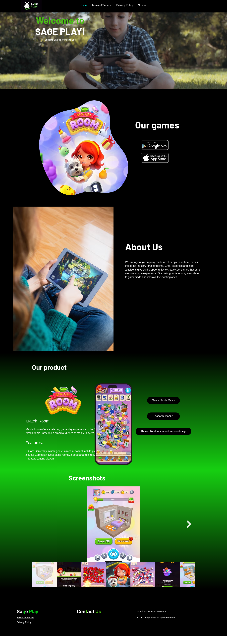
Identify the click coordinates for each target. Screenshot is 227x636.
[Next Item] (189, 524)
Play (33, 611)
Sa (19, 611)
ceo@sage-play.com (155, 611)
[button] (163, 400)
